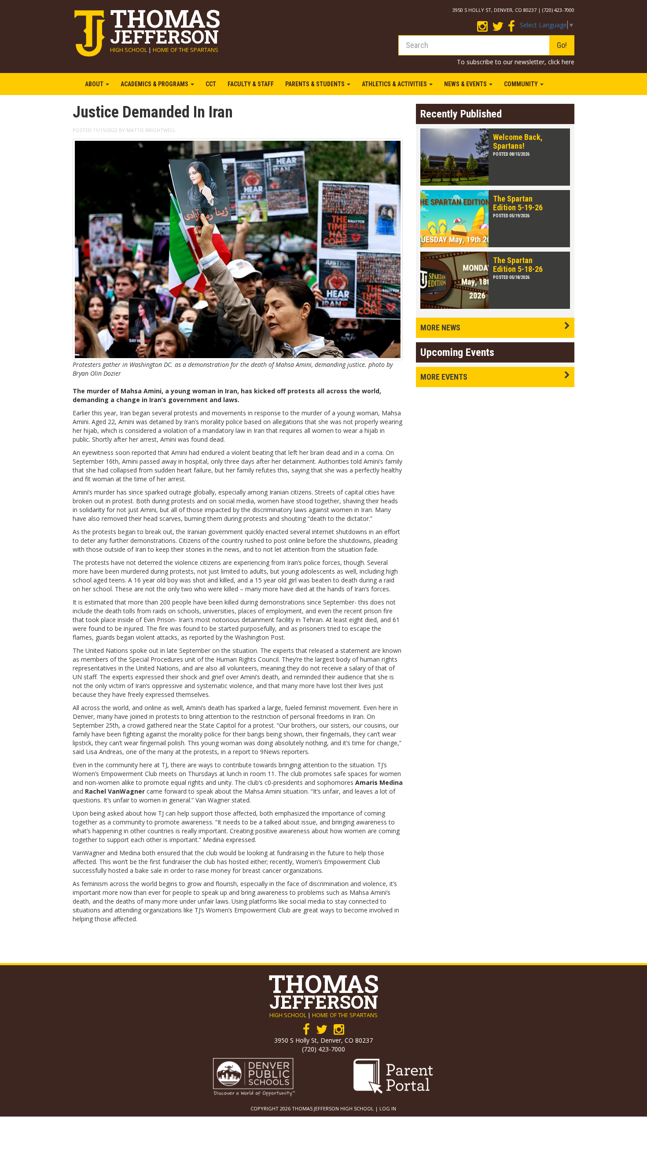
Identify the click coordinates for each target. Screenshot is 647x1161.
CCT (211, 84)
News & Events (466, 84)
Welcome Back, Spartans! (518, 141)
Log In (387, 1108)
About (95, 84)
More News (440, 327)
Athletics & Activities (395, 84)
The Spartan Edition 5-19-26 (518, 203)
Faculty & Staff (251, 84)
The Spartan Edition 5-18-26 (518, 265)
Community (521, 84)
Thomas (165, 24)
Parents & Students (315, 84)
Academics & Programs (155, 84)
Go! (562, 45)
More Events (443, 376)
